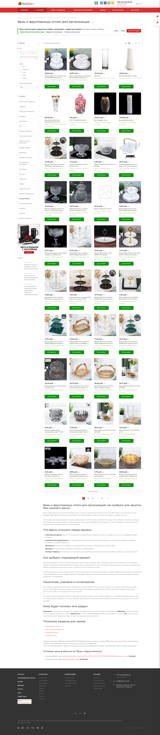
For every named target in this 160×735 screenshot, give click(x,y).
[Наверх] (151, 661)
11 (102, 498)
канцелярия (59, 29)
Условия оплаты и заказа (72, 32)
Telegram (101, 3)
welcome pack (30, 29)
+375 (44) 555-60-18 (124, 2)
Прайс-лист (22, 696)
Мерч (21, 29)
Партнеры (42, 698)
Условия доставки (70, 680)
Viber (105, 3)
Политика (68, 685)
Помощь (97, 674)
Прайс (123, 30)
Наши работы (43, 683)
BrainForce (138, 728)
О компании (43, 678)
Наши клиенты (43, 680)
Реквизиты (42, 685)
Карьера (41, 696)
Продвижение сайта (24, 722)
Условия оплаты (70, 678)
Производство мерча (26, 678)
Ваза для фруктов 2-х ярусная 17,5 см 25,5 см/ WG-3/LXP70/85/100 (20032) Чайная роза (93, 656)
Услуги (20, 689)
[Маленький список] (126, 43)
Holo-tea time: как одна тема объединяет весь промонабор (31, 277)
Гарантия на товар (70, 683)
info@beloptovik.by (112, 3)
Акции (20, 681)
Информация (70, 674)
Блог (19, 693)
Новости (41, 688)
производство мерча (52, 626)
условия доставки (51, 632)
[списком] (139, 43)
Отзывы (41, 693)
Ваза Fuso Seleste (68, 659)
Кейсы (116, 30)
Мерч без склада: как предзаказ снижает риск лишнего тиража (31, 266)
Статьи (20, 258)
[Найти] (96, 3)
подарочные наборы (44, 29)
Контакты (96, 678)
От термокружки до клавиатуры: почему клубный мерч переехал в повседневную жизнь (31, 290)
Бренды (21, 685)
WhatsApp (109, 3)
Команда (41, 691)
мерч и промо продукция (54, 629)
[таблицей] (142, 43)
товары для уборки (73, 29)
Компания (43, 674)
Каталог (21, 674)
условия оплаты (51, 635)
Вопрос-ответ (98, 688)
